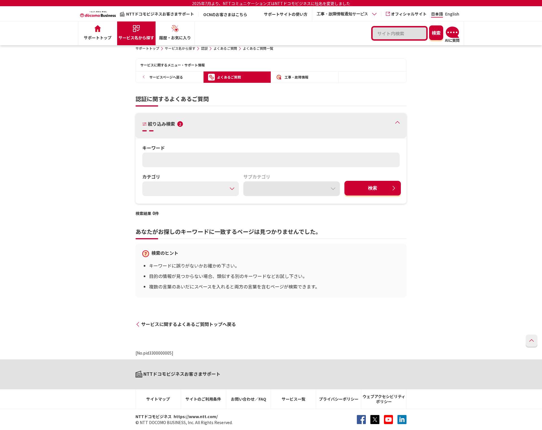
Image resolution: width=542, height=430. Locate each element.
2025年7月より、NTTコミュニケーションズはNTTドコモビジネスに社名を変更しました (271, 3)
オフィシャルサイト (409, 14)
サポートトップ (147, 48)
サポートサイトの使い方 (285, 14)
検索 (372, 188)
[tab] (347, 14)
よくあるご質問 (225, 48)
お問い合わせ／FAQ (248, 399)
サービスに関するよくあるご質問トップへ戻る (188, 324)
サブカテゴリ (256, 176)
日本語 (437, 14)
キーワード (153, 147)
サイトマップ (158, 399)
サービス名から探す (180, 48)
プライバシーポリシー (339, 399)
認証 (204, 48)
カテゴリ (151, 176)
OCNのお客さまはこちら (225, 14)
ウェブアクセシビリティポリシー (383, 399)
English (452, 14)
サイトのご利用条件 (203, 399)
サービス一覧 (293, 399)
